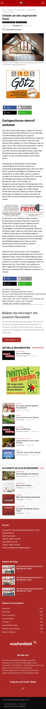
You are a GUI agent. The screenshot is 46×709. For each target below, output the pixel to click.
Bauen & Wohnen (19, 10)
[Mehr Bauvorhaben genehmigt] (8, 499)
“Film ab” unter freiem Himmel (28, 452)
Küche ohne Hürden (23, 485)
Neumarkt (19, 403)
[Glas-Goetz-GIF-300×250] (23, 84)
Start (3, 10)
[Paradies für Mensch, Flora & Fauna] (8, 510)
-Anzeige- (10, 10)
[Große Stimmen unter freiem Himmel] (8, 442)
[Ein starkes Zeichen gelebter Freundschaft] (8, 407)
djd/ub (18, 410)
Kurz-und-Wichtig (23, 354)
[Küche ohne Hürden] (8, 487)
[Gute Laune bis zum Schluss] (8, 419)
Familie (18, 415)
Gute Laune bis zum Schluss (27, 417)
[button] (10, 108)
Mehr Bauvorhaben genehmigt (28, 497)
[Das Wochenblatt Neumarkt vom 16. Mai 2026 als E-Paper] (8, 581)
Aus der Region (20, 351)
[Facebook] (23, 688)
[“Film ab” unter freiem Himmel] (8, 454)
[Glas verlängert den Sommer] (8, 475)
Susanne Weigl (20, 420)
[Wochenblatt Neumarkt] (4, 29)
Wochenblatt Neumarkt (14, 29)
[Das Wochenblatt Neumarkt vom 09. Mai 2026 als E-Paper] (8, 592)
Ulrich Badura (19, 487)
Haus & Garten (21, 22)
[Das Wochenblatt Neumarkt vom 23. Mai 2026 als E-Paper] (8, 569)
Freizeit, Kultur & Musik (23, 438)
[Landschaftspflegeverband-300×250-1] (23, 380)
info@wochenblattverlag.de (19, 548)
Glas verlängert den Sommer (27, 474)
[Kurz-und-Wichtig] (8, 355)
